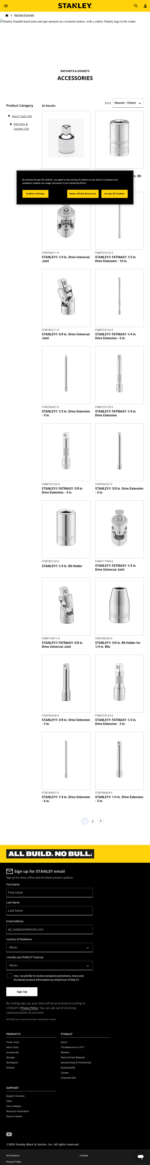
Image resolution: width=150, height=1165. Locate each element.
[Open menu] (6, 6)
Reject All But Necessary (82, 193)
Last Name (13, 902)
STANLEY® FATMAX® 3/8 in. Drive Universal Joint (62, 645)
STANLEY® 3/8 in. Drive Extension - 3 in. (66, 722)
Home (7, 15)
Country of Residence (19, 939)
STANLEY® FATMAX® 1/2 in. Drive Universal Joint (116, 567)
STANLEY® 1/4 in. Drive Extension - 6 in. (66, 799)
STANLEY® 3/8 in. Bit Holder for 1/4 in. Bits (117, 645)
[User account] (145, 6)
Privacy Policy (29, 1008)
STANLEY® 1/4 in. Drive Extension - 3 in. (119, 799)
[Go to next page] (100, 821)
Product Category (19, 106)
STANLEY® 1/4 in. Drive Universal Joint (66, 259)
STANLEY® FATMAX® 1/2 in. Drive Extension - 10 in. (116, 259)
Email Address (14, 921)
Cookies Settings (35, 193)
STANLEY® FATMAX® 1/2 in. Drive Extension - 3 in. (116, 722)
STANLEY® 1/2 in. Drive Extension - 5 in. (66, 413)
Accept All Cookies (114, 193)
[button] (9, 1134)
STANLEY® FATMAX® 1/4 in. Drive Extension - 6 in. (116, 336)
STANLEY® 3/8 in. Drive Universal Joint (66, 336)
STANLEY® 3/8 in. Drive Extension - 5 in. (119, 490)
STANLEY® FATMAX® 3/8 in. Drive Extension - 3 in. (62, 490)
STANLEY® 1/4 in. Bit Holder (62, 566)
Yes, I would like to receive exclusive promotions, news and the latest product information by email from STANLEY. (49, 977)
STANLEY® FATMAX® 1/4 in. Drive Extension (116, 413)
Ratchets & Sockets (24, 15)
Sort (108, 103)
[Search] (136, 6)
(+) (11, 124)
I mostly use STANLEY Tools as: (25, 957)
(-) (9, 116)
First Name (13, 884)
